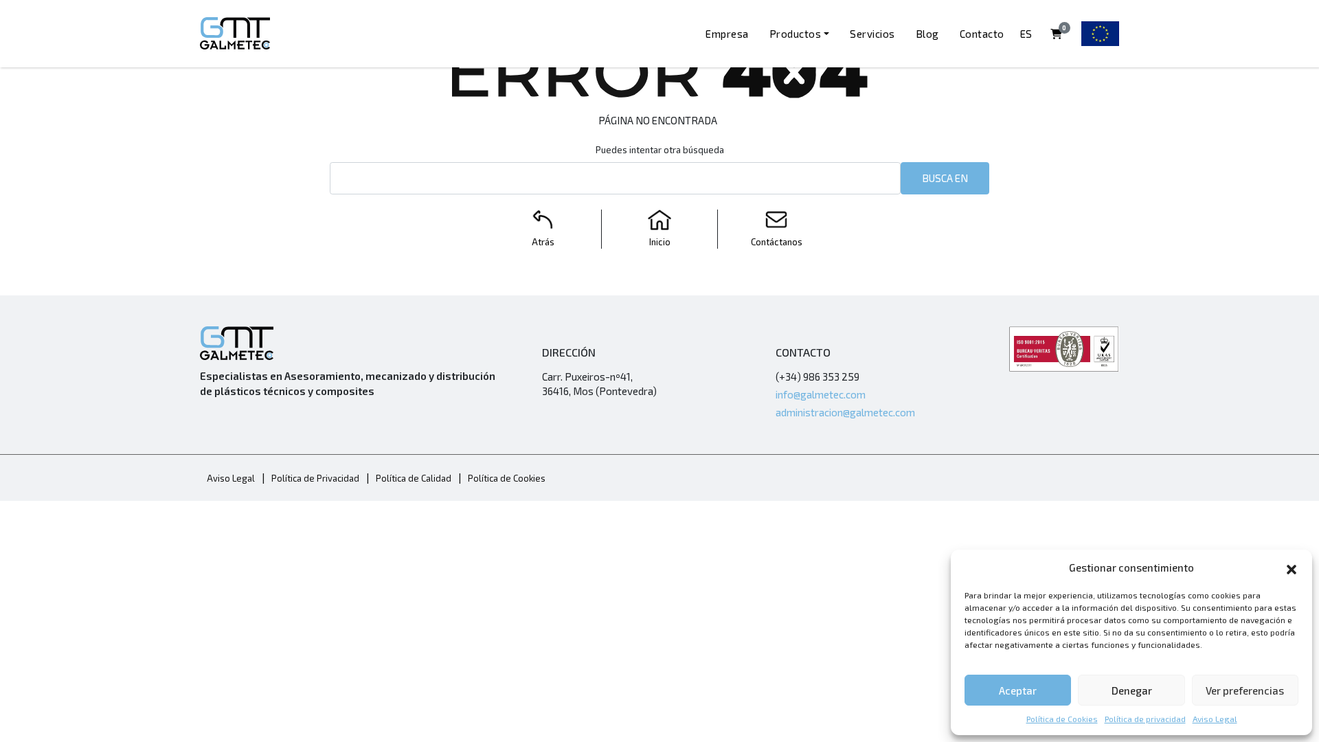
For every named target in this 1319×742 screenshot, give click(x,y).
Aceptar (1018, 690)
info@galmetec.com (821, 394)
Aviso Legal (1215, 718)
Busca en (945, 178)
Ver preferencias (1245, 690)
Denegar (1132, 690)
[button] (1291, 567)
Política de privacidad (1145, 718)
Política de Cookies (1062, 718)
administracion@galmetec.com (845, 412)
